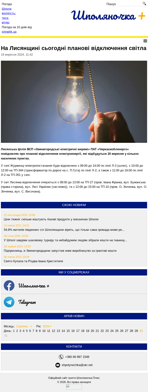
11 (49, 331)
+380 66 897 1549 (77, 357)
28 (132, 331)
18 (83, 331)
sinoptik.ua (9, 31)
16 (73, 331)
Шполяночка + (34, 285)
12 (54, 331)
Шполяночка (108, 15)
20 (93, 331)
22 (103, 331)
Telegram (27, 302)
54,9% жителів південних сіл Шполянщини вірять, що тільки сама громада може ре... (64, 229)
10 (44, 331)
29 (137, 331)
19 (88, 331)
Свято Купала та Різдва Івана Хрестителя (33, 261)
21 (98, 331)
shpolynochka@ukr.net (77, 365)
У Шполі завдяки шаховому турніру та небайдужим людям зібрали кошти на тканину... (65, 240)
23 (107, 331)
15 (68, 331)
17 (78, 331)
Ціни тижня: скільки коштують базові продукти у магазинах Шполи (51, 219)
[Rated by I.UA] (74, 388)
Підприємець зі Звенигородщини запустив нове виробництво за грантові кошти (60, 250)
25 (117, 331)
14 (64, 331)
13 (59, 331)
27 (127, 331)
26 (122, 331)
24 (112, 331)
